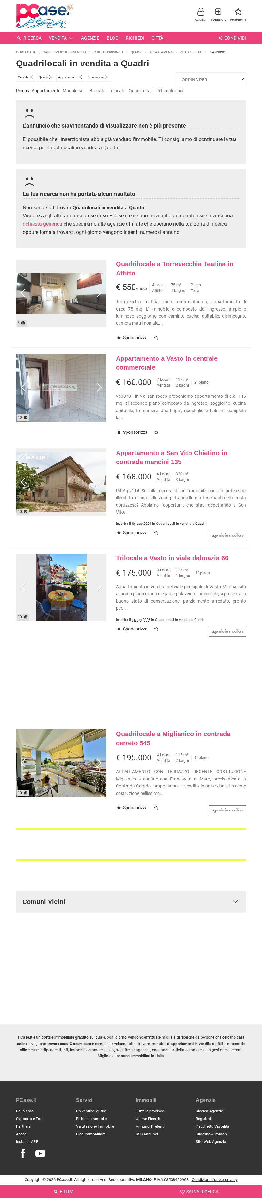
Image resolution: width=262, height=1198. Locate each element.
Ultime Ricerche (149, 1119)
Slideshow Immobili (213, 1134)
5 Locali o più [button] (170, 90)
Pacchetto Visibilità (212, 1126)
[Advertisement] (131, 683)
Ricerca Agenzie (209, 1111)
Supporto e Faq (29, 1119)
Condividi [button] (234, 38)
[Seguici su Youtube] (40, 1153)
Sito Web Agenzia (211, 1142)
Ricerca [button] (32, 38)
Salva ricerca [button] (202, 1191)
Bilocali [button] (96, 90)
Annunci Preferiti (150, 1126)
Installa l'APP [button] (27, 1142)
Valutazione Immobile (95, 1126)
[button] (200, 14)
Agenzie (90, 38)
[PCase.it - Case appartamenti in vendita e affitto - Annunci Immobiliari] (44, 15)
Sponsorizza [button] (135, 337)
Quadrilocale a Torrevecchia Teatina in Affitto (174, 268)
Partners (23, 1126)
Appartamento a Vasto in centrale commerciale (167, 363)
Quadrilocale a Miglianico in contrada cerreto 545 (173, 738)
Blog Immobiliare (90, 1134)
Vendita (58, 38)
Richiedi (135, 38)
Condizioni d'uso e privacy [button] (215, 1179)
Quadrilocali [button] (140, 90)
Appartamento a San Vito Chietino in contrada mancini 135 (171, 457)
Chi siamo (25, 1111)
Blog (113, 38)
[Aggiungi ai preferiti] (157, 338)
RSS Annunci (147, 1134)
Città (157, 38)
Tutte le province (150, 1111)
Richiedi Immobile (91, 1119)
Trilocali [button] (116, 90)
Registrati (204, 1119)
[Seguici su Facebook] (22, 1153)
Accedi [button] (21, 1134)
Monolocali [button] (73, 90)
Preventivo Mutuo (91, 1111)
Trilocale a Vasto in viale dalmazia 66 (172, 557)
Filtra (66, 1191)
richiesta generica (42, 224)
